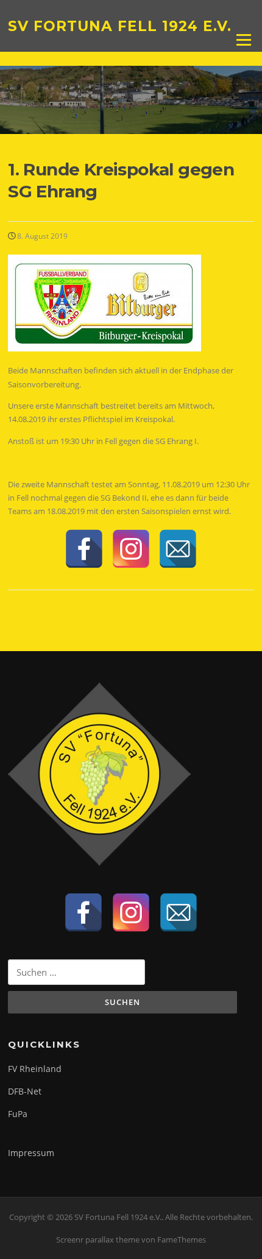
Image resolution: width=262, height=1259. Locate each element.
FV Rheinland (35, 1068)
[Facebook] (84, 548)
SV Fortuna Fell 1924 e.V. (120, 25)
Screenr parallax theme (98, 1239)
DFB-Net (24, 1091)
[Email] (177, 548)
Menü (243, 39)
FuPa (17, 1114)
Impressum (31, 1152)
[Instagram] (131, 548)
